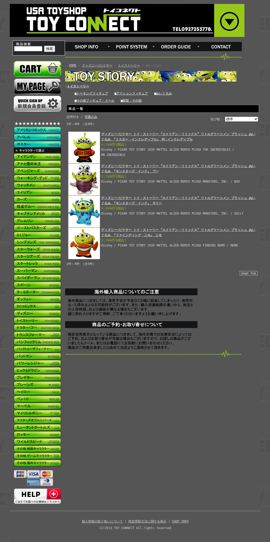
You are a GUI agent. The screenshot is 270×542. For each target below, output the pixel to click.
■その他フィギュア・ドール (94, 100)
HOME (72, 65)
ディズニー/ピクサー (97, 65)
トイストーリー (129, 65)
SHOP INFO (180, 521)
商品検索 (23, 44)
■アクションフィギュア (131, 93)
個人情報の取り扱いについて (102, 521)
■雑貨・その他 (131, 100)
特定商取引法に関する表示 (147, 521)
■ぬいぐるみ (163, 93)
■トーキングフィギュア (91, 93)
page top (248, 273)
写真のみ (91, 117)
